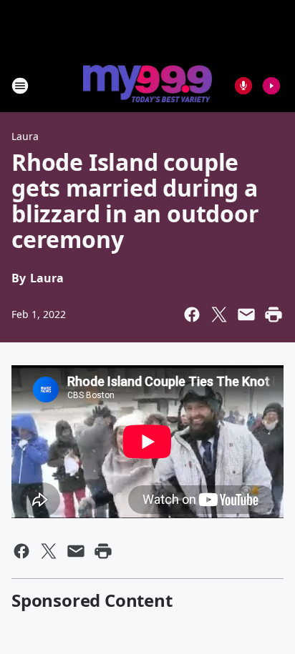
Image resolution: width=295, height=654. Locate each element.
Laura (25, 136)
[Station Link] (147, 85)
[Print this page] (273, 314)
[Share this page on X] (219, 314)
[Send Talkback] (243, 85)
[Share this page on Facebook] (192, 314)
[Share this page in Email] (246, 314)
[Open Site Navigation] (20, 85)
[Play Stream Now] (271, 85)
